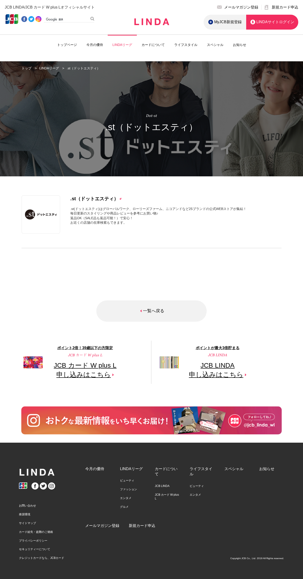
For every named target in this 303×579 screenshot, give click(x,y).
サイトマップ (27, 523)
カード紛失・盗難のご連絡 (36, 532)
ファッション (128, 489)
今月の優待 (94, 45)
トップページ (67, 45)
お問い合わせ (27, 505)
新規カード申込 (142, 526)
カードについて (153, 45)
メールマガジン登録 (102, 526)
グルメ (124, 506)
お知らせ (239, 45)
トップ (26, 68)
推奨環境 (24, 514)
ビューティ (127, 480)
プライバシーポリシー (33, 540)
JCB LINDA (162, 486)
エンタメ (125, 498)
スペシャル (215, 45)
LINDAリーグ (122, 45)
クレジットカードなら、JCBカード (41, 558)
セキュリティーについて (34, 549)
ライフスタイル (185, 45)
